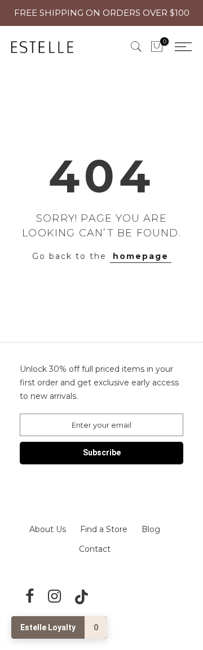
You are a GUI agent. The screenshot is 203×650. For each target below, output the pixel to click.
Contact (95, 549)
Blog (151, 529)
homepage (141, 256)
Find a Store (103, 529)
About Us (47, 529)
